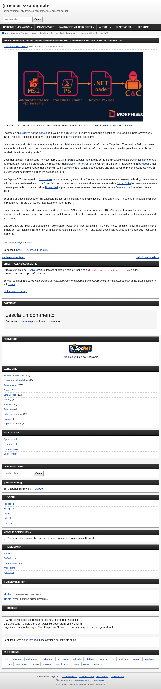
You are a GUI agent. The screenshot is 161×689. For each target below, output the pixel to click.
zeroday (98, 664)
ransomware (22, 664)
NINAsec (8, 594)
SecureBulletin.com (13, 563)
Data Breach (10, 395)
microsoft (136, 659)
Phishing (8, 404)
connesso (25, 321)
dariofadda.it (33, 640)
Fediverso (33, 270)
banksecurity (32, 659)
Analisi (7, 390)
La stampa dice (11, 444)
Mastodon (38, 488)
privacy (8, 664)
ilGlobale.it (9, 572)
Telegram (8, 523)
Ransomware (45, 27)
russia (36, 664)
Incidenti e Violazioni (14, 375)
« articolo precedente (13, 257)
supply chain (62, 664)
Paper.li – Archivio (12, 423)
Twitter (19, 250)
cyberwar (63, 659)
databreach (90, 659)
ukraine (86, 664)
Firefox (80, 163)
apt (6, 659)
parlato (43, 132)
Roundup (8, 409)
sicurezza (24, 132)
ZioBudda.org (10, 558)
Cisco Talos (45, 179)
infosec (12, 242)
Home (5, 33)
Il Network (123, 27)
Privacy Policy (11, 449)
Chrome (90, 163)
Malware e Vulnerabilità (75, 27)
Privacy (7, 399)
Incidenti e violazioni (16, 27)
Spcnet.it (8, 553)
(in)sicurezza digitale (26, 5)
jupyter (20, 242)
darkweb (76, 659)
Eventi (7, 419)
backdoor (143, 163)
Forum (11, 284)
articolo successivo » (147, 257)
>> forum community (15, 291)
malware (44, 148)
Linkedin (8, 518)
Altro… (104, 27)
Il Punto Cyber (11, 599)
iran (113, 659)
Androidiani (9, 568)
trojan (76, 664)
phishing (149, 659)
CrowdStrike (124, 183)
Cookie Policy (10, 454)
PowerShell (51, 187)
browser (71, 163)
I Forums (143, 27)
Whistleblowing (82, 680)
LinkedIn (43, 250)
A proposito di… (11, 439)
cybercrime (48, 659)
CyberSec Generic (13, 414)
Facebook (31, 250)
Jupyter (72, 132)
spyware (47, 664)
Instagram (9, 508)
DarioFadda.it (99, 680)
